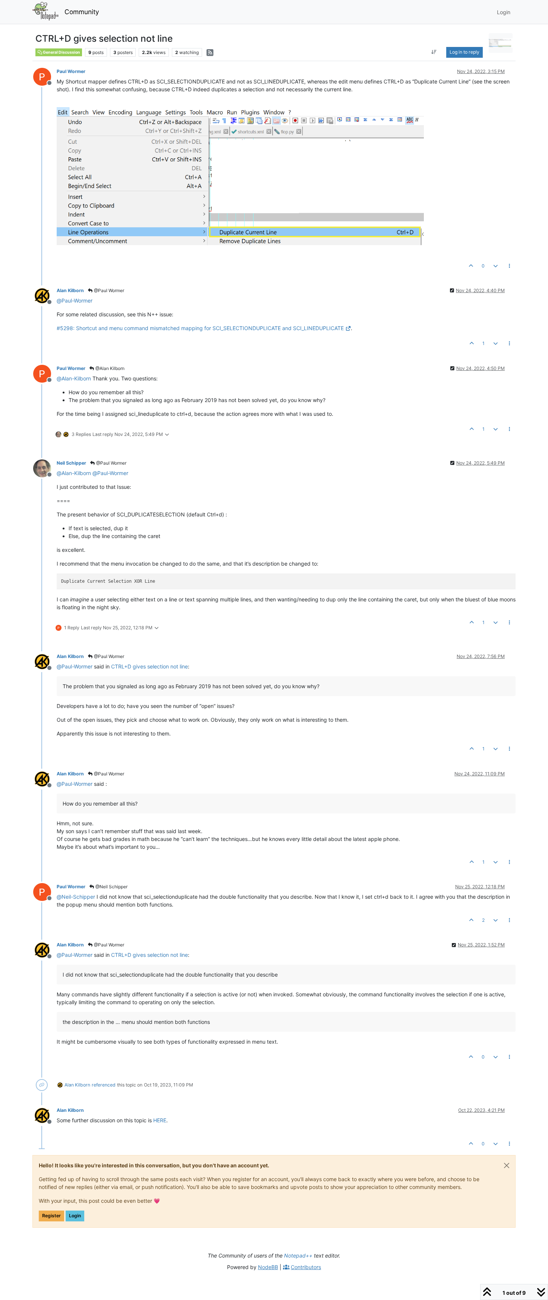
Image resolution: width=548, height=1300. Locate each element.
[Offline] (45, 76)
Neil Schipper (71, 463)
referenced (104, 1085)
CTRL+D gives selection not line (149, 666)
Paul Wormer (71, 71)
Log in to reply (464, 52)
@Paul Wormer (108, 290)
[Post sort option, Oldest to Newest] (434, 52)
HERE (159, 1120)
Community (81, 12)
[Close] (506, 1165)
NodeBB (268, 1267)
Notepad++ (298, 1255)
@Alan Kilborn (109, 368)
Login (75, 1215)
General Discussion (61, 52)
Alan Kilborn (70, 290)
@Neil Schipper (110, 886)
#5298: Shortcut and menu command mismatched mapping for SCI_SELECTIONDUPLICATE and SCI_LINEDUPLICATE (200, 328)
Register (51, 1215)
